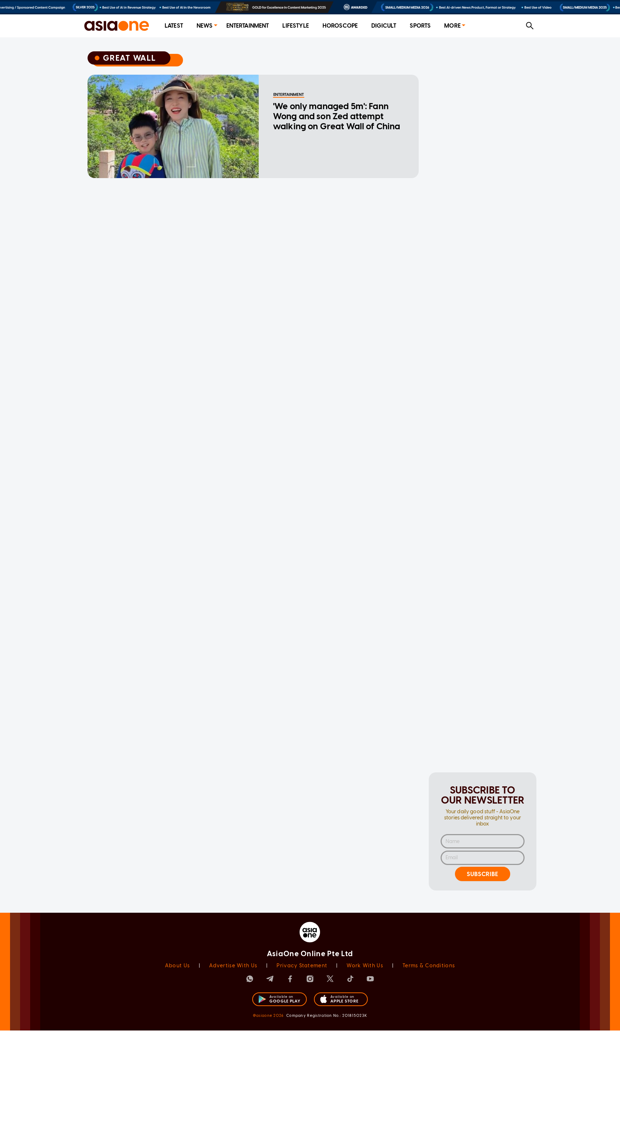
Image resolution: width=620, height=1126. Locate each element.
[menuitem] (174, 26)
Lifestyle (295, 25)
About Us (177, 966)
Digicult (383, 25)
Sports (420, 25)
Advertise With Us (233, 966)
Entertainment (247, 25)
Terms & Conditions (429, 966)
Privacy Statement (302, 966)
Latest (174, 25)
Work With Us (365, 966)
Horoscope (340, 25)
